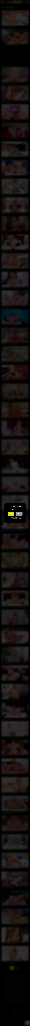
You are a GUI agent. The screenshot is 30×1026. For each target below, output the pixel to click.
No (19, 513)
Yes (11, 513)
